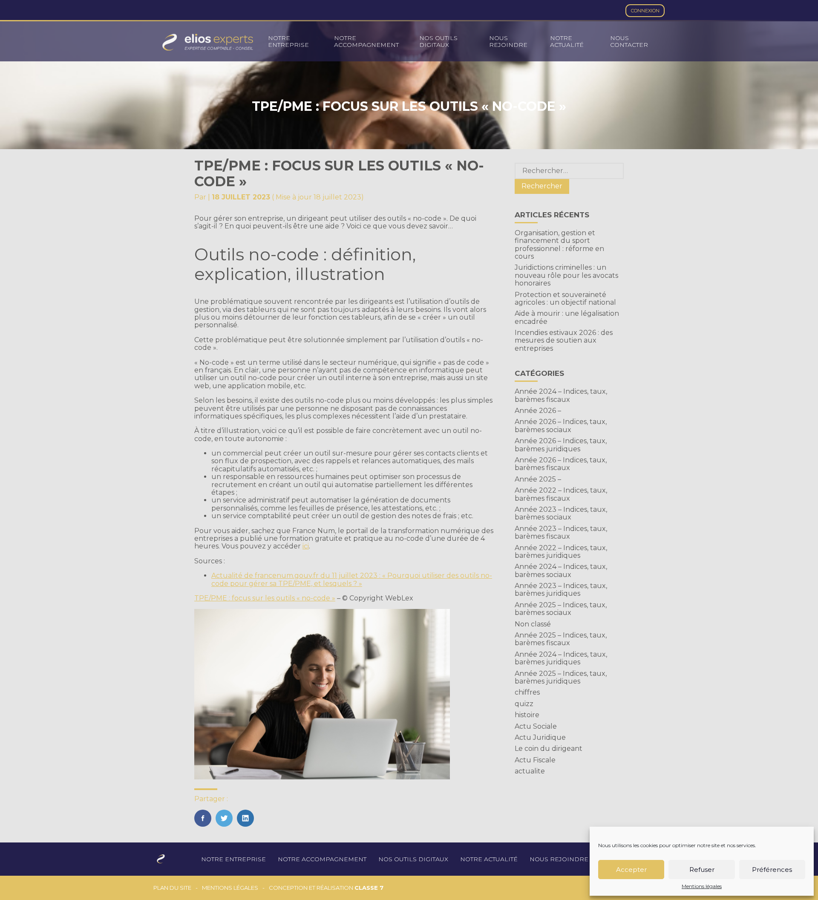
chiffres (527, 692)
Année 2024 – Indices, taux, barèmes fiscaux (561, 395)
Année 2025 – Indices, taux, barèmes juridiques (561, 677)
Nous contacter (629, 41)
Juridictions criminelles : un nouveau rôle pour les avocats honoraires (566, 275)
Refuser (701, 869)
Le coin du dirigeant (548, 748)
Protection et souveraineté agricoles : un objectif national (565, 298)
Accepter (631, 869)
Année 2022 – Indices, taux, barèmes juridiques (561, 552)
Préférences (772, 869)
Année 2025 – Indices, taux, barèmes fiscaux (561, 639)
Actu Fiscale (535, 760)
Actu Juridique (540, 737)
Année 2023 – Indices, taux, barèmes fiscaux (561, 532)
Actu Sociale (536, 726)
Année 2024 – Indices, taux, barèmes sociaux (561, 570)
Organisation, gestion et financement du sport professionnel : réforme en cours (559, 244)
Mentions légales (702, 886)
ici (305, 546)
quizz (524, 704)
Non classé (533, 624)
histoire (527, 715)
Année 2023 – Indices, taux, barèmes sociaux (561, 513)
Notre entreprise (288, 41)
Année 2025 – (538, 479)
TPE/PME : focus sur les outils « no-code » (264, 598)
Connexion (645, 11)
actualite (530, 771)
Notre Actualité (567, 41)
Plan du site (172, 888)
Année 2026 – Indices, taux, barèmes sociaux (561, 425)
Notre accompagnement (366, 41)
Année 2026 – (538, 411)
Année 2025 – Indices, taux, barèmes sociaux (561, 609)
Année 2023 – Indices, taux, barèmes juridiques (561, 589)
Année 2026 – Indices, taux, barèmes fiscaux (561, 464)
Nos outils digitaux (438, 41)
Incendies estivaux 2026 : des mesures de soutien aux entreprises (564, 340)
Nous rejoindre (508, 41)
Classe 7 (368, 887)
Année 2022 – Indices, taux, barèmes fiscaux (561, 494)
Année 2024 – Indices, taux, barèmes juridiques (561, 658)
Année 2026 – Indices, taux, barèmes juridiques (561, 445)
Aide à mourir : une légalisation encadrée (567, 317)
